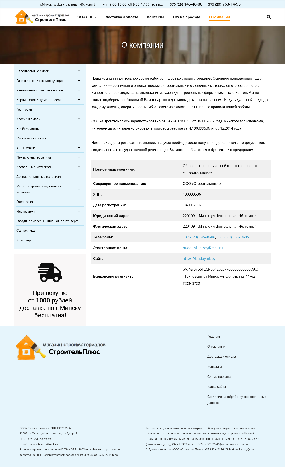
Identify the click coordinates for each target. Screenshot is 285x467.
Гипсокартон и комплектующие (39, 80)
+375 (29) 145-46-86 (199, 237)
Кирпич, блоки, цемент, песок (38, 99)
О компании (219, 16)
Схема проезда (186, 16)
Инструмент (25, 211)
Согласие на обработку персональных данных (236, 399)
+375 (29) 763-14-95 (233, 237)
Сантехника (25, 230)
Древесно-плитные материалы (39, 176)
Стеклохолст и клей (31, 138)
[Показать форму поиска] (266, 17)
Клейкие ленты (28, 128)
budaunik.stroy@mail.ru (203, 247)
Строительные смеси (32, 71)
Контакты (155, 16)
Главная (213, 336)
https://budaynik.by (199, 258)
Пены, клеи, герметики (33, 157)
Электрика (24, 201)
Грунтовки (24, 109)
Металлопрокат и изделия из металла (38, 189)
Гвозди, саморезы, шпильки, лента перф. (47, 221)
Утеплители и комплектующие (39, 90)
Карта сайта (216, 386)
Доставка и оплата (122, 16)
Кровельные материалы (34, 167)
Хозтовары (24, 240)
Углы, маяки (25, 147)
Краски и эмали (28, 119)
